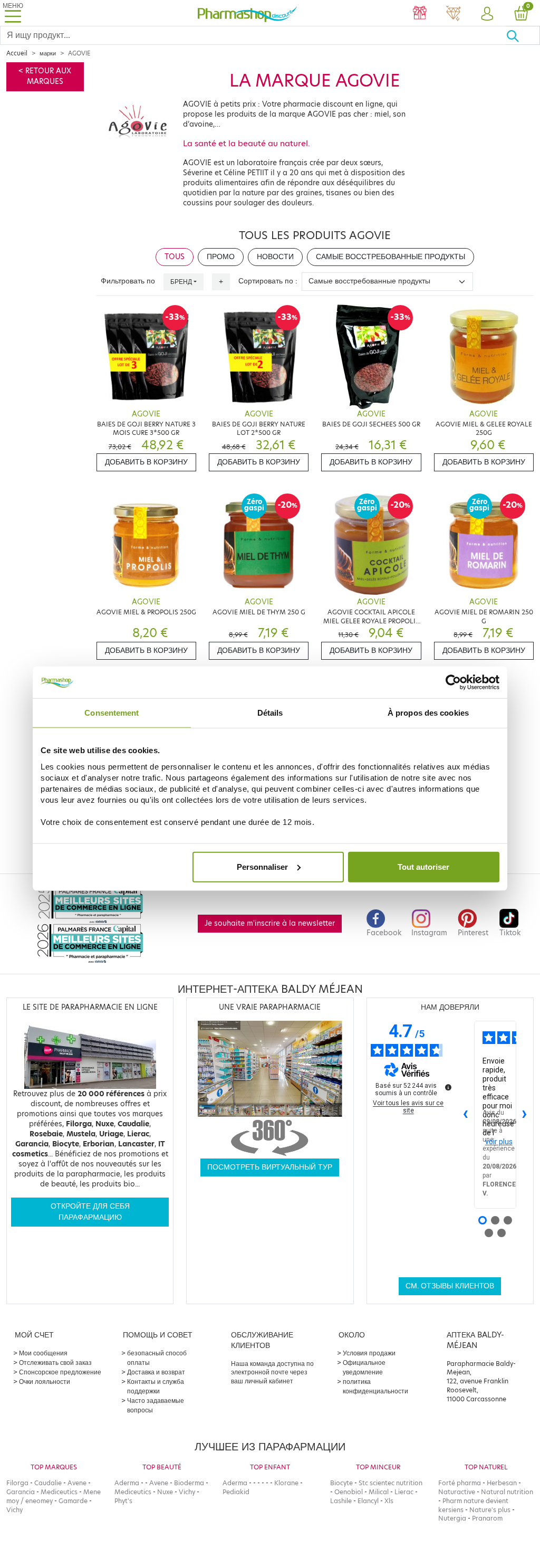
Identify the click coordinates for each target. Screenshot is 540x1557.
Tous (175, 257)
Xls (388, 1500)
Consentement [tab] (111, 712)
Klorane (286, 1482)
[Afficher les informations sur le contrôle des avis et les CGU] (448, 1087)
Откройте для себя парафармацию (90, 1211)
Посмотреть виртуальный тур (269, 1167)
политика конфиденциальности (375, 1386)
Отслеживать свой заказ (55, 1362)
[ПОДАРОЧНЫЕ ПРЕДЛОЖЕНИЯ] (420, 14)
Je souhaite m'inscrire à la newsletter (270, 923)
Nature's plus (489, 1509)
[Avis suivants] (524, 1114)
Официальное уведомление (364, 1367)
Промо (221, 257)
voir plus (499, 1141)
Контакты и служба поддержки (155, 1386)
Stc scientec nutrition (390, 1482)
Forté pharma (459, 1482)
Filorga (17, 1482)
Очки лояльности (44, 1381)
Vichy (14, 1509)
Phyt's (123, 1500)
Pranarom (487, 1518)
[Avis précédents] (465, 1114)
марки (48, 53)
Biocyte (341, 1482)
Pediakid (236, 1491)
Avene (77, 1482)
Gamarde (73, 1500)
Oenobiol (348, 1491)
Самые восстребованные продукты (390, 257)
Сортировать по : (267, 281)
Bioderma (189, 1482)
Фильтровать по (128, 281)
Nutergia (452, 1518)
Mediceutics (59, 1491)
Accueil (16, 53)
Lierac (403, 1491)
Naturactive (456, 1491)
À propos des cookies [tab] (428, 712)
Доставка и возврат (156, 1372)
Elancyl (368, 1500)
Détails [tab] (270, 712)
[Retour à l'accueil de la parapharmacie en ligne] (247, 13)
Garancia (20, 1491)
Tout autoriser (423, 866)
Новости (275, 257)
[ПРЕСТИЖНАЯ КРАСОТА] (453, 14)
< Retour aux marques (44, 76)
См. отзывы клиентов (450, 1286)
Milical (379, 1491)
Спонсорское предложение (60, 1372)
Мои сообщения (43, 1353)
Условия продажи (369, 1353)
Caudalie (48, 1482)
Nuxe (165, 1491)
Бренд (181, 281)
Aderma (126, 1482)
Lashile (341, 1500)
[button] (487, 14)
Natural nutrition (507, 1491)
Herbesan (502, 1482)
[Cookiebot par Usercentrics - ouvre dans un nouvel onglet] (453, 682)
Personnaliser (262, 866)
